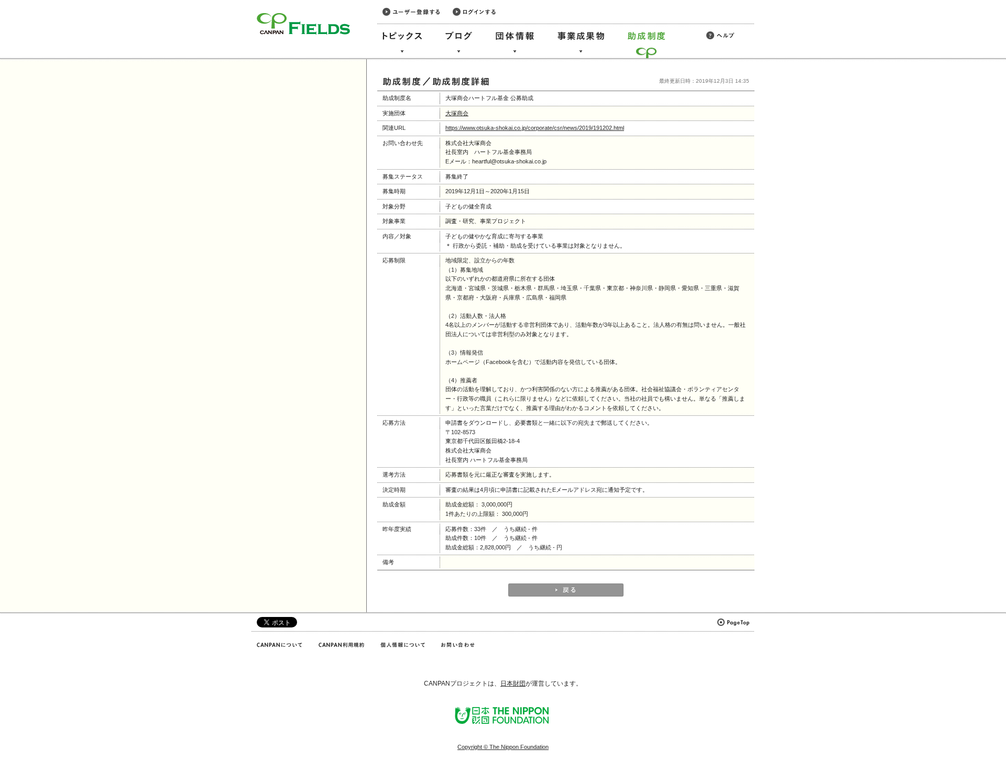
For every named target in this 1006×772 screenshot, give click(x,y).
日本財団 (513, 683)
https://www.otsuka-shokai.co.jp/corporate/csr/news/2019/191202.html (534, 128)
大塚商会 (456, 113)
